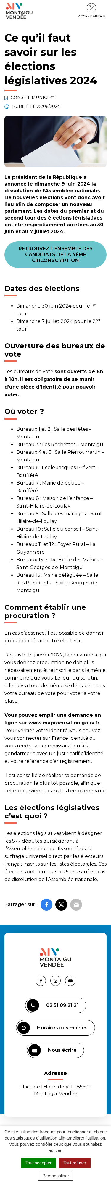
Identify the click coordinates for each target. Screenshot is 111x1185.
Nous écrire (62, 1050)
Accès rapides (91, 16)
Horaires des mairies (62, 1027)
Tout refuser (74, 1162)
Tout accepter (38, 1162)
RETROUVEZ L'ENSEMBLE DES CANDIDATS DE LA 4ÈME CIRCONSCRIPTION (56, 254)
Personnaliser (55, 1175)
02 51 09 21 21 (62, 1005)
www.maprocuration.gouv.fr (63, 723)
